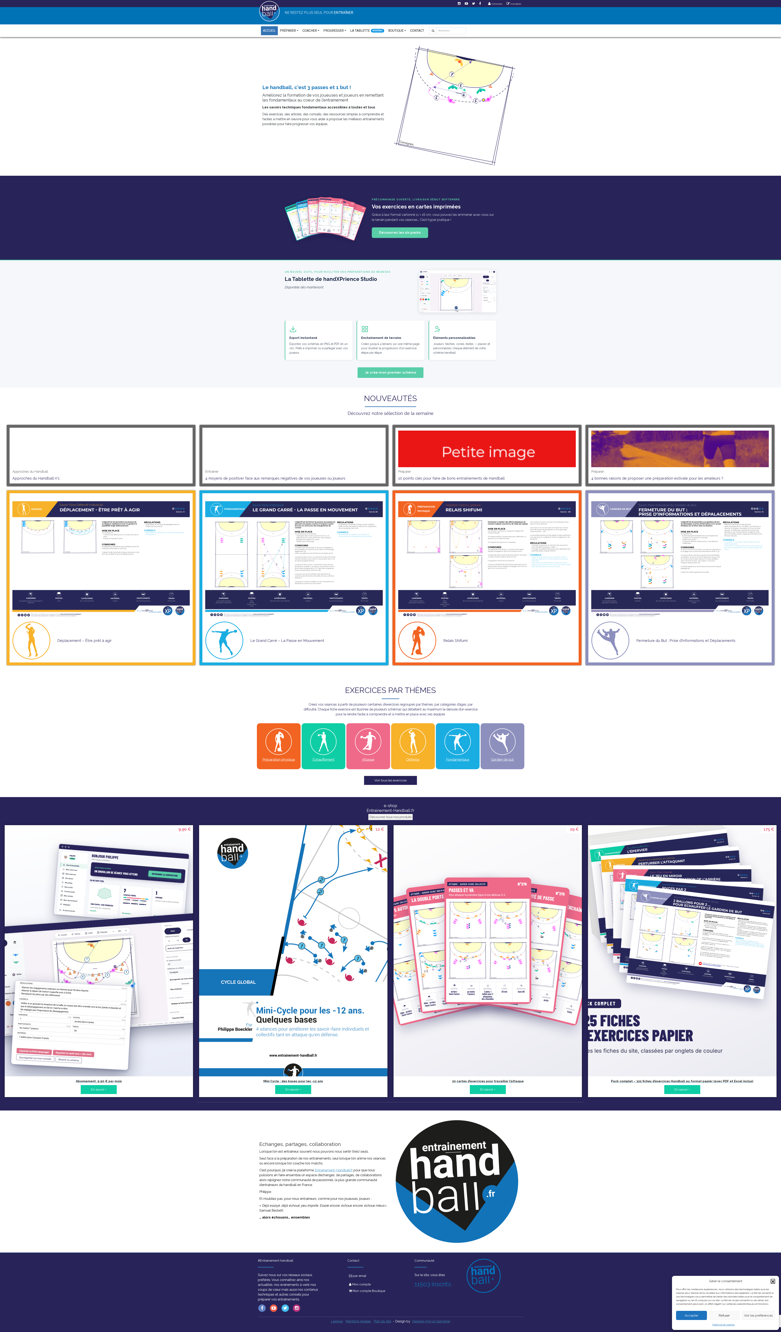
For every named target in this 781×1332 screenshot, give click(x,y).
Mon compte (361, 1284)
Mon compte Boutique (368, 1291)
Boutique (396, 31)
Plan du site (382, 1321)
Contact (417, 31)
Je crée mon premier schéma (390, 372)
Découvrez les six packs (400, 233)
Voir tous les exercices (390, 780)
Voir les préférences (758, 1315)
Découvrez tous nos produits (390, 817)
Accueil (269, 31)
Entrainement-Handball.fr (334, 1170)
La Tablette (360, 31)
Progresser (333, 31)
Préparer (288, 31)
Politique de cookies (723, 1324)
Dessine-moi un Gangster (431, 1321)
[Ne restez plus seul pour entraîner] (269, 11)
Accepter (691, 1315)
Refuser (724, 1315)
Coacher (309, 31)
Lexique (337, 1321)
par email (359, 1276)
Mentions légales (358, 1321)
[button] (773, 1281)
